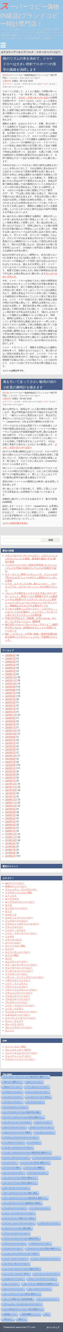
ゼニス (8, 958)
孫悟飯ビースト (10, 1314)
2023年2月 (10, 752)
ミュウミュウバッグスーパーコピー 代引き (21, 1253)
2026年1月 (10, 674)
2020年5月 (10, 821)
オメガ (8, 905)
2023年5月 (10, 743)
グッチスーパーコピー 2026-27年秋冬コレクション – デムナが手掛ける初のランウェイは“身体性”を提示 (31, 568)
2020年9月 (10, 809)
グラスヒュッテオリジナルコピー (22, 924)
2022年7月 (10, 762)
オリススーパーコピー (13, 1102)
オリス (8, 911)
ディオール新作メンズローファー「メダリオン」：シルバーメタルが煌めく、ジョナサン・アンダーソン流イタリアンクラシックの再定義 (31, 611)
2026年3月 (10, 671)
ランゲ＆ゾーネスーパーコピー (21, 1011)
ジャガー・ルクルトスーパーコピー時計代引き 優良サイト (27, 1152)
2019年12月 (11, 834)
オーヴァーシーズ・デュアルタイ (17, 1122)
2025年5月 (10, 699)
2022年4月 (10, 771)
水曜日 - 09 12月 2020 (22, 81)
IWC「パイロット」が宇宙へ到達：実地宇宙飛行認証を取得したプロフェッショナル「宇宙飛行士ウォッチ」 (31, 637)
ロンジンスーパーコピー (48, 1299)
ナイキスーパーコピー (16, 974)
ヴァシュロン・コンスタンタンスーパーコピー (22, 1304)
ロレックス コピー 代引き (18, 1049)
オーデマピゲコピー (35, 1102)
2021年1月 (10, 796)
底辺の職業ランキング (31, 1314)
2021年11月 (11, 787)
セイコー (9, 949)
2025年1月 (10, 711)
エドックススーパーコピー (37, 1092)
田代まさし (8, 1319)
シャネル (9, 936)
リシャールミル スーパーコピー (21, 1053)
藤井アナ (22, 1319)
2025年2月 (10, 708)
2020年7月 (10, 815)
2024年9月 (10, 718)
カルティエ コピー (43, 1122)
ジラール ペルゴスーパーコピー (46, 1158)
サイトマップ (53, 1327)
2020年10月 (11, 805)
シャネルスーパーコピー (13, 1142)
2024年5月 (10, 724)
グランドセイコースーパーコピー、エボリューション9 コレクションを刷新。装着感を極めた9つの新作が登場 (31, 558)
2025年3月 (10, 705)
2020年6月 (10, 818)
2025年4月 (10, 702)
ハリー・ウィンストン (16, 983)
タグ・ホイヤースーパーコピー (21, 964)
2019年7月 (10, 849)
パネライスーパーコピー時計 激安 (17, 1228)
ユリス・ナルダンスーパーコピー (46, 1259)
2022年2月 (10, 777)
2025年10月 (11, 683)
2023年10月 (11, 733)
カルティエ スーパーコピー (19, 917)
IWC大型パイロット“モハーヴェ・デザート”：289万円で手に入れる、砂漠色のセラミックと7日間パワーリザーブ (31, 627)
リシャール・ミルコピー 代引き (16, 1274)
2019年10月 (11, 840)
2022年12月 (11, 755)
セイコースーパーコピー (17, 952)
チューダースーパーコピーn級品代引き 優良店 (22, 1203)
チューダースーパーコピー (18, 967)
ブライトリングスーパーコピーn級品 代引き (21, 1238)
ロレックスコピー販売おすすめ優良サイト (40, 1284)
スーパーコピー (13, 942)
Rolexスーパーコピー (16, 886)
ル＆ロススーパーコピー (17, 1014)
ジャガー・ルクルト (15, 930)
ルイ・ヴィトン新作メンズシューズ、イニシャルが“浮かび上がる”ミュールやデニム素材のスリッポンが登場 (31, 577)
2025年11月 (11, 680)
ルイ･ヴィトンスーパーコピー (20, 1018)
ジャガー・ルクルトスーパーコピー (18, 1147)
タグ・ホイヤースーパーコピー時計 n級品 (20, 1193)
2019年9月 (10, 843)
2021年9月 (10, 793)
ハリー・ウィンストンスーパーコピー (19, 1213)
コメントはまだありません (15, 523)
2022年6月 (10, 765)
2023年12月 (11, 730)
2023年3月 (10, 749)
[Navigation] (3, 45)
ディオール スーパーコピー (19, 971)
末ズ (47, 1314)
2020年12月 (11, 799)
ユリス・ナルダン (14, 1008)
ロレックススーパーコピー (18, 1027)
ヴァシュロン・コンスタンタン (21, 889)
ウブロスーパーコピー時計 (18, 892)
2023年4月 (10, 746)
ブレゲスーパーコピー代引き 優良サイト (43, 1248)
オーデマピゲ (12, 898)
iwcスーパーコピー (14, 883)
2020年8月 (10, 812)
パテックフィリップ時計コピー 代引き (19, 1218)
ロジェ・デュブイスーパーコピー (42, 1279)
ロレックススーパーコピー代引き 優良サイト (22, 1294)
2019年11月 (11, 837)
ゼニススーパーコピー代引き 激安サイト (20, 1183)
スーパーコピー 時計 (15, 1046)
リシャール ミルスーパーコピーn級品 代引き (21, 1269)
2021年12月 (11, 784)
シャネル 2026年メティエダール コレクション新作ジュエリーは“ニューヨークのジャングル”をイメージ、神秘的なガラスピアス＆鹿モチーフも (31, 602)
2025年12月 (11, 677)
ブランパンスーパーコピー (18, 993)
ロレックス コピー (14, 1024)
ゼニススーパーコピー (16, 961)
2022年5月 (10, 768)
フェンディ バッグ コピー (18, 1056)
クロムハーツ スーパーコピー (20, 1059)
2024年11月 (11, 715)
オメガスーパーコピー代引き (38, 1097)
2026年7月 (10, 658)
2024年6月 (10, 721)
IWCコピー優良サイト (12, 1082)
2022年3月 (10, 774)
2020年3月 (10, 827)
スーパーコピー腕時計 (34, 1168)
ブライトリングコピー (16, 986)
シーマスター (34, 1142)
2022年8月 (10, 758)
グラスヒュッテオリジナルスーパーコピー (20, 1137)
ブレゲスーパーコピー (16, 1002)
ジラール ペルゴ (13, 939)
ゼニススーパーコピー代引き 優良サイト (20, 1178)
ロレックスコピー (11, 1284)
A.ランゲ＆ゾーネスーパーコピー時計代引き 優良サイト (26, 1077)
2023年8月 (10, 736)
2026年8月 (10, 655)
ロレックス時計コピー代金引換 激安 (18, 1299)
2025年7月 (10, 693)
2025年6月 (10, 696)
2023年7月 (10, 740)
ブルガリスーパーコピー (17, 996)
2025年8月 (10, 689)
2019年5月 (10, 856)
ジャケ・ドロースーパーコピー (25, 78)
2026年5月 (10, 664)
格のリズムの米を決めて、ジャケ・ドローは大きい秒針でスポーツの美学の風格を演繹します (29, 63)
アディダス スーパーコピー (37, 1087)
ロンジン (9, 1030)
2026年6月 (10, 661)
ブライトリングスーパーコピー (21, 989)
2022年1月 (10, 780)
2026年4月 (10, 668)
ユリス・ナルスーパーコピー (20, 1005)
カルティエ (10, 914)
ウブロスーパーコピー (13, 1092)
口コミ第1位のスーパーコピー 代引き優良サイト (23, 1309)
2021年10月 (11, 790)
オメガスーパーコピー (16, 908)
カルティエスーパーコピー (14, 1127)
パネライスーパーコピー (17, 980)
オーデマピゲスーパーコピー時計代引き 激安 (22, 1112)
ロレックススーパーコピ (13, 1289)
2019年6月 (10, 852)
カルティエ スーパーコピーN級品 (17, 1132)
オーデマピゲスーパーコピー (20, 902)
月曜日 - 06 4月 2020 (22, 398)
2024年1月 (10, 727)
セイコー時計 (12, 955)
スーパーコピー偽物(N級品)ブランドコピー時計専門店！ (29, 14)
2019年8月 (10, 846)
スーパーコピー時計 (15, 945)
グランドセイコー (14, 927)
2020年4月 (10, 824)
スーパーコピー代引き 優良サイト (35, 1163)
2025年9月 (10, 686)
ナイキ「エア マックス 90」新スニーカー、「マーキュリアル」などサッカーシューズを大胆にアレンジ (31, 586)
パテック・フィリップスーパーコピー (24, 977)
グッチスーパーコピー (16, 920)
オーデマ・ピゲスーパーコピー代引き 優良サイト (23, 1117)
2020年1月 (10, 831)
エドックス (10, 895)
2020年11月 (11, 802)
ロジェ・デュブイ (14, 1021)
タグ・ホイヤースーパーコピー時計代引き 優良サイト (25, 1198)
